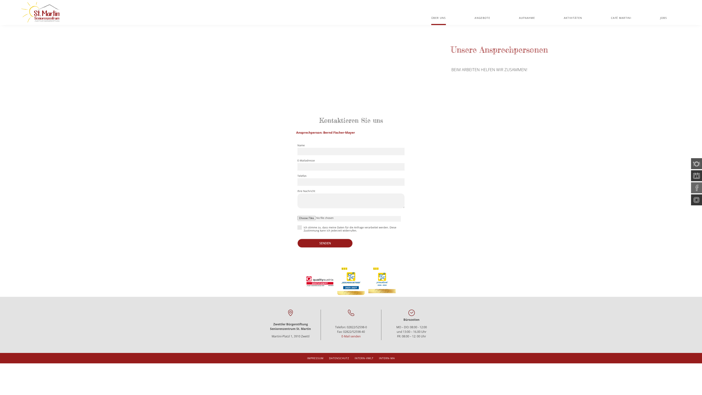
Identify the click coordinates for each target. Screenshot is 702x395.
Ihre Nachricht (306, 191)
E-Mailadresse (306, 160)
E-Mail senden (351, 336)
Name (301, 145)
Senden (325, 243)
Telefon (302, 175)
